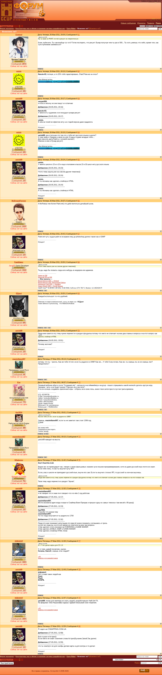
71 (79, 359)
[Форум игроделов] (14, 20)
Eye (18, 382)
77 (79, 541)
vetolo (18, 71)
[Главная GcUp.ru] (6, 20)
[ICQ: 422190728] (45, 409)
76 (79, 488)
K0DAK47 (19, 541)
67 (79, 234)
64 (79, 132)
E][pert (19, 293)
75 (79, 460)
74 (79, 437)
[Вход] (27, 20)
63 (79, 99)
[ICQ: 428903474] (49, 328)
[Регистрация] (20, 20)
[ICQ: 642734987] (45, 290)
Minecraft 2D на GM (45, 277)
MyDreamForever (19, 201)
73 (79, 412)
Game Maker (71, 28)
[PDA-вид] (34, 20)
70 (79, 331)
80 (79, 626)
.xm (39, 556)
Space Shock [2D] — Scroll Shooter (50, 286)
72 (79, 382)
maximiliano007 (18, 359)
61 (79, 35)
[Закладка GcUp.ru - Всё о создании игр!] (32, 20)
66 (79, 201)
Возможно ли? (83, 28)
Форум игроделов (7, 28)
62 (79, 71)
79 (79, 598)
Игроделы (141, 23)
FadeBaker (18, 262)
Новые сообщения (128, 23)
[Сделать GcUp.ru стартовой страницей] (29, 20)
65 (79, 160)
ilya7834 (19, 412)
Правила (150, 23)
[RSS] (37, 20)
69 (79, 293)
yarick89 (18, 99)
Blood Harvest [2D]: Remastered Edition (52, 283)
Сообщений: (19, 64)
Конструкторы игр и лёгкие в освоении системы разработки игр (40, 28)
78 (79, 569)
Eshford (19, 35)
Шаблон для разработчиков (48, 558)
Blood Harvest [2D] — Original (48, 281)
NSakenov (19, 460)
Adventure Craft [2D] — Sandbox (49, 284)
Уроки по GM (42, 275)
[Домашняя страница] (45, 328)
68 (79, 262)
